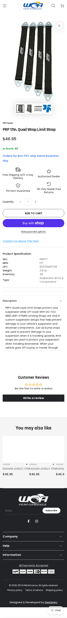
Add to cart (33, 213)
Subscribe (51, 510)
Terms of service (34, 590)
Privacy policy (14, 590)
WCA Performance (28, 585)
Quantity (8, 202)
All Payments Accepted (33, 565)
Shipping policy (54, 590)
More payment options (33, 231)
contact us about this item (21, 241)
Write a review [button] (33, 398)
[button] (53, 6)
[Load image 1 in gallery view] (20, 109)
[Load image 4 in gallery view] (47, 109)
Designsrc (51, 602)
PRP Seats (8, 123)
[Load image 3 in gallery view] (38, 109)
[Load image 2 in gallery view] (29, 109)
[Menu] (4, 6)
